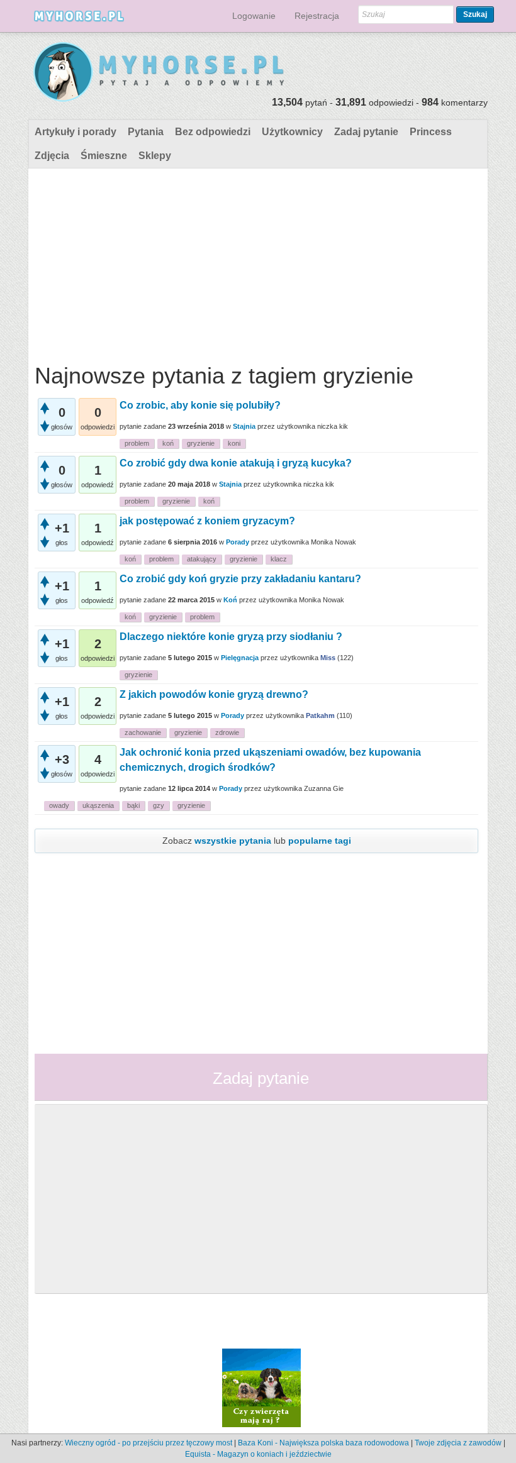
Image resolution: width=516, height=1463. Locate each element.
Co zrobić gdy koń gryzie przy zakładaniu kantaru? (240, 578)
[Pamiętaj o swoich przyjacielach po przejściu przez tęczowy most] (261, 1387)
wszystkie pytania (232, 841)
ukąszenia (98, 805)
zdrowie (227, 732)
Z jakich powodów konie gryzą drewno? (214, 694)
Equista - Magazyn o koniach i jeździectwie (258, 1454)
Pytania (146, 131)
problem (137, 443)
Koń (230, 600)
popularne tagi (319, 841)
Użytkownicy (292, 131)
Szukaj (475, 14)
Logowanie (254, 16)
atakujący (201, 559)
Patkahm (320, 715)
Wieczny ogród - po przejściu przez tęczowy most (148, 1442)
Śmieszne (104, 155)
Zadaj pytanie (366, 131)
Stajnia (244, 426)
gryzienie (201, 443)
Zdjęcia (52, 155)
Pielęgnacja (240, 657)
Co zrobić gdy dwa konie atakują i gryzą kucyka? (236, 463)
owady (59, 805)
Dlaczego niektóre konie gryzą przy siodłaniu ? (231, 636)
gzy (158, 805)
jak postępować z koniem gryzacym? (207, 521)
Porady (237, 542)
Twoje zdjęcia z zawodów (458, 1442)
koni (234, 443)
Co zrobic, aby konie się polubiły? (200, 405)
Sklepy (154, 155)
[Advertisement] (256, 263)
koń (168, 443)
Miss (327, 657)
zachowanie (143, 732)
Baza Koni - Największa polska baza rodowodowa (323, 1442)
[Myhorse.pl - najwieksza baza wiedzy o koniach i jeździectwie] (159, 73)
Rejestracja (316, 16)
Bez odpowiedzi (212, 131)
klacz (279, 559)
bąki (133, 805)
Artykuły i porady (75, 131)
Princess (431, 131)
